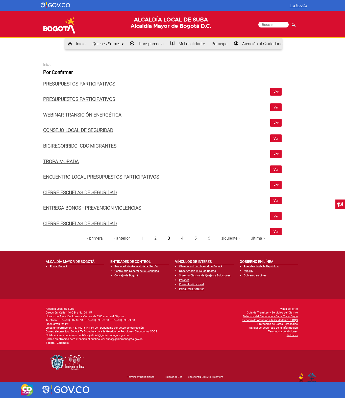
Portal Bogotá (58, 266)
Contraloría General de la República (136, 271)
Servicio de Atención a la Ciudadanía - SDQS (270, 320)
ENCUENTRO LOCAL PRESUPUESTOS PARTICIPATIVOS (101, 177)
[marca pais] (27, 390)
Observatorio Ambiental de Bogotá (200, 266)
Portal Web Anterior (191, 289)
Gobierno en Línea (255, 275)
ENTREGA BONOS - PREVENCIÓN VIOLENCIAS (92, 208)
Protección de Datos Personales (277, 324)
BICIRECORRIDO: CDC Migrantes (79, 146)
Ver (276, 92)
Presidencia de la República (261, 266)
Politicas (292, 335)
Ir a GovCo (298, 5)
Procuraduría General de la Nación (136, 266)
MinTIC (248, 271)
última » (258, 238)
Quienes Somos (106, 43)
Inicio (81, 43)
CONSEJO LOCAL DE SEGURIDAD (78, 130)
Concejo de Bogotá (126, 275)
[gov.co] (55, 5)
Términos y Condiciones (140, 377)
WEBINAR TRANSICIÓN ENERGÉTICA (82, 114)
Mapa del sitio (289, 308)
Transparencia (151, 43)
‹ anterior (122, 238)
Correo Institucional (191, 284)
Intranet (184, 280)
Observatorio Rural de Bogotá (197, 271)
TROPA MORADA (61, 161)
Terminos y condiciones (283, 331)
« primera (94, 238)
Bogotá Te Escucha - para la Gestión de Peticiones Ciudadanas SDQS (113, 331)
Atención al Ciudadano (262, 43)
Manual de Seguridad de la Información (273, 327)
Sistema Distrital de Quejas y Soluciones (205, 275)
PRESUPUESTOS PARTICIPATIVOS (79, 83)
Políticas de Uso (173, 377)
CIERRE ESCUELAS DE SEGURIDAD (80, 192)
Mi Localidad (190, 43)
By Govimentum (313, 376)
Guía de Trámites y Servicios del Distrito (272, 312)
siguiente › (230, 238)
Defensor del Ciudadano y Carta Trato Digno (270, 316)
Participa (220, 43)
